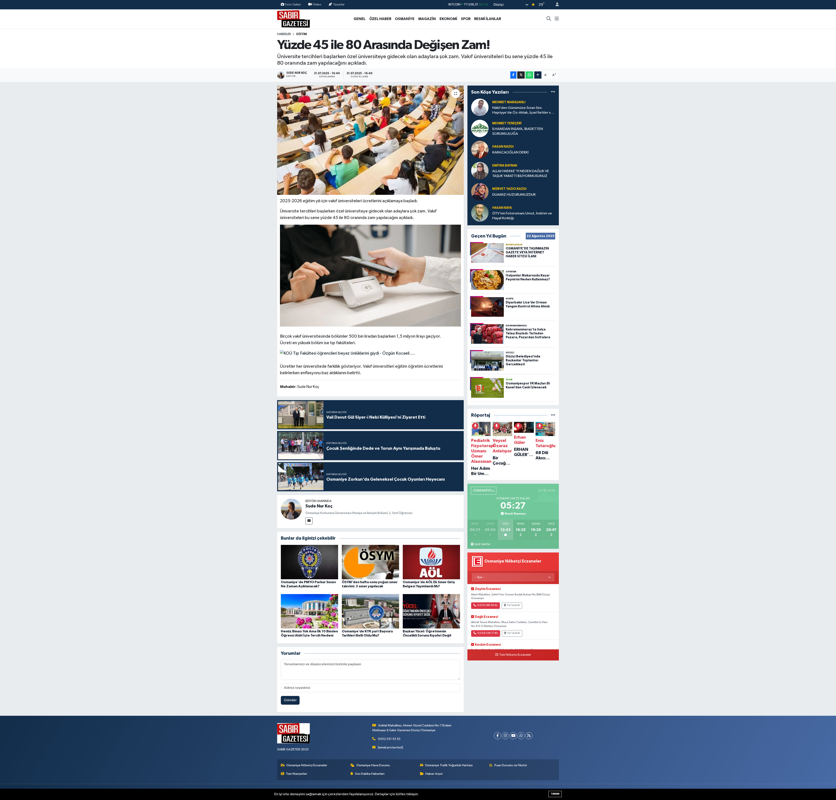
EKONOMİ (448, 19)
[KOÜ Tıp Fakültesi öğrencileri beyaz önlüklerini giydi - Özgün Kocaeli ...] (347, 353)
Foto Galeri (293, 4)
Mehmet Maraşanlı (508, 102)
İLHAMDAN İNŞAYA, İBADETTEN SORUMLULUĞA (517, 131)
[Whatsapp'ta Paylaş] (529, 75)
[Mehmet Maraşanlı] (480, 107)
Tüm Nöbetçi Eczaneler (515, 654)
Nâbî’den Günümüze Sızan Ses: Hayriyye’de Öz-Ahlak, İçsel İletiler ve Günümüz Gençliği (522, 110)
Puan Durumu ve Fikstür (510, 765)
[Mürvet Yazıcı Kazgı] (480, 192)
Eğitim (301, 34)
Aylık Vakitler (482, 544)
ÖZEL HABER (380, 19)
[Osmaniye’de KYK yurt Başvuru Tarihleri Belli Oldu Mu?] (370, 611)
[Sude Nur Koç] (291, 509)
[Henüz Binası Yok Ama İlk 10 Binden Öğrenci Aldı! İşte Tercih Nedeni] (309, 611)
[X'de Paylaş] (521, 75)
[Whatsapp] (521, 735)
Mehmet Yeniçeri (507, 123)
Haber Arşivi (434, 773)
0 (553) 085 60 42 (487, 605)
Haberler (284, 34)
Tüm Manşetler (296, 773)
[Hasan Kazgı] (480, 149)
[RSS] (529, 735)
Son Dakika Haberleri (369, 773)
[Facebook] (497, 735)
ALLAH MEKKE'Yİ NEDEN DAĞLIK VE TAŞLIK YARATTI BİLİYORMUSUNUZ (520, 173)
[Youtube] (513, 735)
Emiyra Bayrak (504, 165)
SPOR (465, 19)
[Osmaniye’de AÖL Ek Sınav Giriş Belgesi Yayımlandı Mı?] (431, 562)
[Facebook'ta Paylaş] (513, 75)
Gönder (290, 700)
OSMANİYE (405, 19)
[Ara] (549, 19)
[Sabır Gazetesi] (293, 18)
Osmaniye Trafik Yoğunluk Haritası (449, 765)
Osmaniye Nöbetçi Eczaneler (306, 765)
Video (317, 4)
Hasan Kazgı (503, 146)
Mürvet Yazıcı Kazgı (509, 188)
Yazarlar (339, 4)
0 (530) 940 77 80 (487, 633)
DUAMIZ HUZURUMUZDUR (514, 195)
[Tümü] (553, 92)
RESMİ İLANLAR (487, 19)
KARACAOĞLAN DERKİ (510, 152)
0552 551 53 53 (389, 739)
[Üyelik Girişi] (555, 4)
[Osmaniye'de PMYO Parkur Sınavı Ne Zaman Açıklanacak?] (309, 562)
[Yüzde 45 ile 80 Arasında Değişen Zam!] (370, 140)
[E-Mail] (309, 520)
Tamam (555, 794)
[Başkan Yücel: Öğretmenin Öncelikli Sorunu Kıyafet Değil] (431, 611)
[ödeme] (370, 275)
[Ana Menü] (557, 19)
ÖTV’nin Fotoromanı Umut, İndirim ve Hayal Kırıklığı (522, 216)
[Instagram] (505, 735)
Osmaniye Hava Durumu (373, 765)
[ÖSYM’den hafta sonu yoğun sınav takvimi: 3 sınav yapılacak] (370, 562)
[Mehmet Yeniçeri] (480, 128)
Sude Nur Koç (318, 506)
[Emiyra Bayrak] (480, 170)
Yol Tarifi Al (513, 605)
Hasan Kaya (502, 207)
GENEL (360, 19)
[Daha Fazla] (537, 75)
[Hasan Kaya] (480, 213)
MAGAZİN (427, 19)
